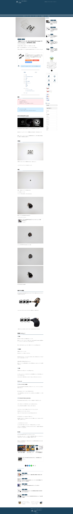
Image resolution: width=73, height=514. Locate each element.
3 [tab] (30, 454)
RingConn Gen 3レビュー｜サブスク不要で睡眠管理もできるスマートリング (30, 452)
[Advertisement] (36, 9)
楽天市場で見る (35, 60)
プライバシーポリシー (50, 1)
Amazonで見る (28, 60)
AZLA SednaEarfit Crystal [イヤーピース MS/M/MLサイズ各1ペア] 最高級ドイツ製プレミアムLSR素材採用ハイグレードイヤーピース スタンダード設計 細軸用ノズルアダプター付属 (33, 56)
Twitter (26, 66)
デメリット (27, 88)
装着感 (27, 85)
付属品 (26, 78)
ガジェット (47, 121)
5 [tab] (32, 454)
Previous (18, 449)
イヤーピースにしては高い (29, 89)
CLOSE (36, 72)
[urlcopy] (35, 465)
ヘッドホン (47, 124)
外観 (26, 79)
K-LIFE (20, 2)
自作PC (47, 129)
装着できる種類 (28, 81)
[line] (31, 465)
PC (46, 112)
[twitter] (25, 465)
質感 (26, 84)
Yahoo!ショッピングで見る (28, 62)
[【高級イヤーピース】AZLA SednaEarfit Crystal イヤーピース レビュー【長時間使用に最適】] (29, 465)
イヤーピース (19, 468)
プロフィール (55, 1)
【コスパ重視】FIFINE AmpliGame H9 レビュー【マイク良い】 (30, 485)
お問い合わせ (46, 1)
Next (42, 449)
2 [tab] (29, 454)
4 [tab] (31, 454)
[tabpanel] (21, 449)
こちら (38, 66)
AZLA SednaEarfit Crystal (29, 76)
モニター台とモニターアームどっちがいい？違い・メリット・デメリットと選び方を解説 (21, 452)
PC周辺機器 (47, 114)
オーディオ (22, 468)
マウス (47, 126)
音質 (26, 86)
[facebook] (27, 465)
